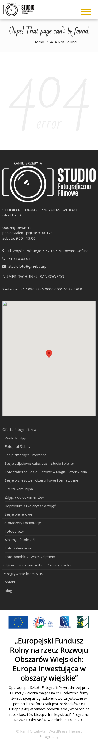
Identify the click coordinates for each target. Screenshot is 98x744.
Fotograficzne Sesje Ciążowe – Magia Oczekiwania (46, 472)
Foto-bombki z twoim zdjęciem (30, 556)
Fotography (49, 736)
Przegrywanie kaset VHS (22, 573)
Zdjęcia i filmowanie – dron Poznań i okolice (37, 565)
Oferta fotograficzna (19, 429)
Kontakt (8, 582)
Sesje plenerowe (18, 514)
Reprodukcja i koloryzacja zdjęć (30, 505)
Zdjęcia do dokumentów (24, 497)
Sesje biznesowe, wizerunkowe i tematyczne (41, 480)
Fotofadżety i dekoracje (21, 522)
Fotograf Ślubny (17, 446)
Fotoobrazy (14, 531)
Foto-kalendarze (18, 548)
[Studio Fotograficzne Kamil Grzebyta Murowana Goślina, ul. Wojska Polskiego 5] (24, 9)
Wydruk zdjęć (16, 438)
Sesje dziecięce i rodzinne (26, 455)
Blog (8, 590)
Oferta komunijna (19, 488)
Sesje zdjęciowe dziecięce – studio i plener (39, 463)
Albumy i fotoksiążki (20, 539)
